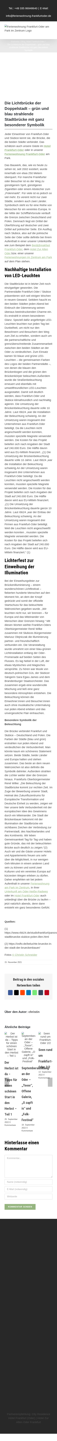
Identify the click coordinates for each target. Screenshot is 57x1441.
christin (34, 1012)
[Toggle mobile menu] (51, 34)
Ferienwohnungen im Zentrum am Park (28, 257)
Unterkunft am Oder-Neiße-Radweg (26, 891)
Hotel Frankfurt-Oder (27, 895)
